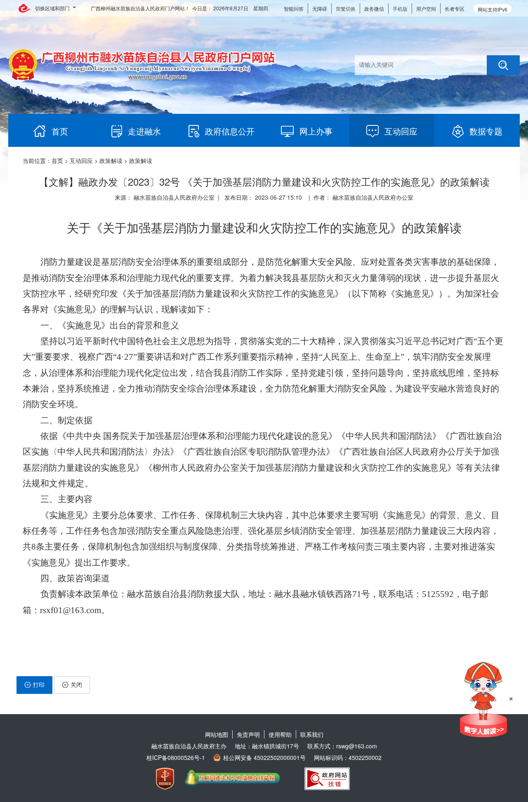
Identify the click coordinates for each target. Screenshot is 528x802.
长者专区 (454, 8)
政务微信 (374, 8)
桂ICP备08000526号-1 (175, 757)
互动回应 (81, 160)
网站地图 (216, 734)
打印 (39, 684)
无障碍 (319, 8)
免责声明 (248, 734)
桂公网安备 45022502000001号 (264, 757)
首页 (57, 160)
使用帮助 (280, 734)
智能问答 (294, 8)
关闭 (76, 684)
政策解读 (111, 160)
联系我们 (311, 734)
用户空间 (426, 8)
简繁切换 (346, 8)
